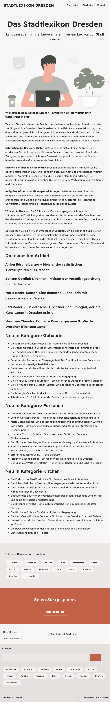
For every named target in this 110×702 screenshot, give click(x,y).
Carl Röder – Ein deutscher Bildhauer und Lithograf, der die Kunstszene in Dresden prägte (52, 309)
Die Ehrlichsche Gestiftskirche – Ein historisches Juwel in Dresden (49, 343)
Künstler (27, 569)
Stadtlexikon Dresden (29, 5)
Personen (43, 569)
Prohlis (72, 569)
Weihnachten (30, 576)
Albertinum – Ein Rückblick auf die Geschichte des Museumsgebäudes (52, 397)
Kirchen (12, 569)
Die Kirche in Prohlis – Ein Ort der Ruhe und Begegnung (43, 376)
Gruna (62, 562)
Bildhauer (31, 562)
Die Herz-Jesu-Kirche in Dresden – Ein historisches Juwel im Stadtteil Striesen (56, 380)
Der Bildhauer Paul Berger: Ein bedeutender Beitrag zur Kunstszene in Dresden (57, 442)
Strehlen (13, 576)
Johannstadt (78, 562)
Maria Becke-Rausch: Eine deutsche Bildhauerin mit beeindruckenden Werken (46, 295)
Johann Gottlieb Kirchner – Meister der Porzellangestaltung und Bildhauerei (52, 281)
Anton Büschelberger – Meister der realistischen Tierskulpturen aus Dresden (43, 267)
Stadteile (87, 569)
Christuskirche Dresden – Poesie (29, 532)
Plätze (58, 569)
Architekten (14, 562)
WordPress (103, 697)
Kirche (94, 562)
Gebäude (48, 562)
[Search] (95, 657)
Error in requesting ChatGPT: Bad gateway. (35, 454)
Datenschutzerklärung (12, 639)
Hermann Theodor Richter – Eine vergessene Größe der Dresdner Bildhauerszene (49, 324)
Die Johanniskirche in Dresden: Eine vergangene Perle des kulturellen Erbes (55, 347)
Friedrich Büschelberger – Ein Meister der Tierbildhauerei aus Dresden (52, 458)
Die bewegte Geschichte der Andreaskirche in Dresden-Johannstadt (51, 393)
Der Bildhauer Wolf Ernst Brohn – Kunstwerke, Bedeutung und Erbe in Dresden (56, 462)
